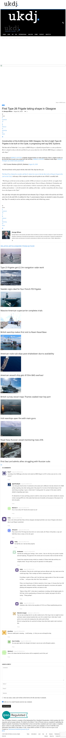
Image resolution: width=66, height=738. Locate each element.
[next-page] (1, 465)
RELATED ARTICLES (9, 246)
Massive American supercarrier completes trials (21, 310)
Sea (16, 34)
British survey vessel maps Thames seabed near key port (26, 396)
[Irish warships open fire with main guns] (33, 407)
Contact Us (58, 736)
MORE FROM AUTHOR (25, 246)
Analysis (30, 34)
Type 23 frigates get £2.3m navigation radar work (22, 267)
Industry (46, 736)
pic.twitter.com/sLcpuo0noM (16, 160)
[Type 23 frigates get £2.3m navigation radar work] (33, 256)
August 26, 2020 (33, 164)
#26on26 (59, 159)
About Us (48, 34)
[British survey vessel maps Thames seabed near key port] (33, 385)
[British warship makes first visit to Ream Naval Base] (33, 320)
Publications (57, 734)
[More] (33, 137)
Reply (9, 479)
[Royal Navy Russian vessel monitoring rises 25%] (33, 428)
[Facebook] (2, 731)
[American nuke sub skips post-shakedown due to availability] (33, 342)
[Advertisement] (33, 52)
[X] (12, 240)
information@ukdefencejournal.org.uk (19, 729)
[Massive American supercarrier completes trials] (33, 299)
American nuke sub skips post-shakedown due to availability (27, 353)
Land (8, 34)
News (28, 734)
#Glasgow (5, 160)
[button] (63, 23)
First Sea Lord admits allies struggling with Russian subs (25, 461)
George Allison (8, 111)
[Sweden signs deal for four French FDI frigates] (33, 277)
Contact (41, 34)
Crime (36, 34)
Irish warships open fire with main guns (18, 418)
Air (12, 34)
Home (4, 34)
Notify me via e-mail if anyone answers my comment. (17, 702)
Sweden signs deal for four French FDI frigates (21, 289)
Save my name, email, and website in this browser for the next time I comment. (25, 697)
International (22, 34)
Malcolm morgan (22, 613)
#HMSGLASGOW (16, 157)
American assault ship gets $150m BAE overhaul (22, 375)
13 (26, 111)
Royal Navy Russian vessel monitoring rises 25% (22, 440)
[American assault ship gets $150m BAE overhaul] (33, 364)
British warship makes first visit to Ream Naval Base (23, 332)
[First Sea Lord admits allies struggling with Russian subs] (33, 450)
